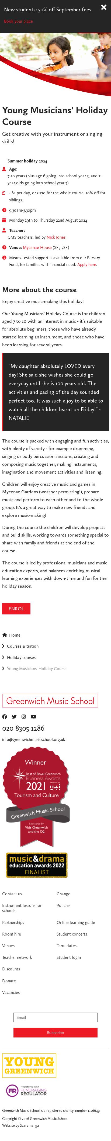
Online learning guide (76, 922)
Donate (9, 980)
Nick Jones (56, 237)
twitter (14, 716)
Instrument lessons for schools (21, 908)
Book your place (18, 21)
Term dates (67, 945)
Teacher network (17, 957)
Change (63, 893)
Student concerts (72, 934)
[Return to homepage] (50, 702)
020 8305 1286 (23, 728)
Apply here (86, 264)
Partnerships (13, 922)
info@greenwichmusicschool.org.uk (33, 739)
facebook (4, 716)
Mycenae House (37, 247)
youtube (33, 716)
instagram (24, 716)
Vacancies (11, 992)
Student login (69, 957)
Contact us (12, 893)
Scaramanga (29, 1125)
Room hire (11, 934)
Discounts (11, 969)
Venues (8, 945)
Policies (63, 905)
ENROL (16, 608)
